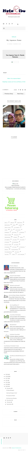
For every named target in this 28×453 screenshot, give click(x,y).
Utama (13, 254)
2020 (6, 374)
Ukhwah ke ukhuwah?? (15, 285)
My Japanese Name (10, 395)
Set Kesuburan (15, 242)
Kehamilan (7, 232)
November (9, 400)
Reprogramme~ (13, 324)
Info (12, 230)
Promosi (15, 237)
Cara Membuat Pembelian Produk (11, 345)
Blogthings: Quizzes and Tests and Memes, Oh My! (14, 81)
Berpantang (7, 225)
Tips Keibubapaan (8, 252)
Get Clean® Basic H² (14, 305)
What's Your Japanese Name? (14, 78)
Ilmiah (6, 230)
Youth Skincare (21, 254)
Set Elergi (15, 239)
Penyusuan (16, 234)
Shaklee (6, 249)
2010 (6, 384)
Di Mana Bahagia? (10, 390)
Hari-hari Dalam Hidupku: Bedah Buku (17, 295)
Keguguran (18, 230)
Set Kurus (16, 244)
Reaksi (21, 237)
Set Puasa (14, 247)
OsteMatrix (21, 232)
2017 (6, 378)
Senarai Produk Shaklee (15, 275)
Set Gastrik (22, 239)
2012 (6, 380)
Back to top (21, 450)
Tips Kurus (17, 252)
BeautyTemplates (16, 447)
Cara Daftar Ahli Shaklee (15, 314)
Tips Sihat (7, 254)
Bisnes (14, 225)
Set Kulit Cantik (8, 244)
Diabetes (20, 225)
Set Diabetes (7, 239)
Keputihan (14, 232)
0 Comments (5, 89)
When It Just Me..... (9, 124)
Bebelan (14, 36)
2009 (6, 386)
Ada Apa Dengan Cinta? (11, 393)
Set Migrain (7, 247)
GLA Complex (16, 227)
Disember (9, 388)
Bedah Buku (19, 222)
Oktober (9, 402)
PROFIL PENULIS (14, 265)
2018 (6, 376)
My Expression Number (11, 398)
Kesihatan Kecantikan (15, 334)
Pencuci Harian (8, 234)
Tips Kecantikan (14, 249)
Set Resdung (22, 247)
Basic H (6, 222)
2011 (6, 382)
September (9, 404)
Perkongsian (7, 237)
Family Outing (8, 227)
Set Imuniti (7, 242)
